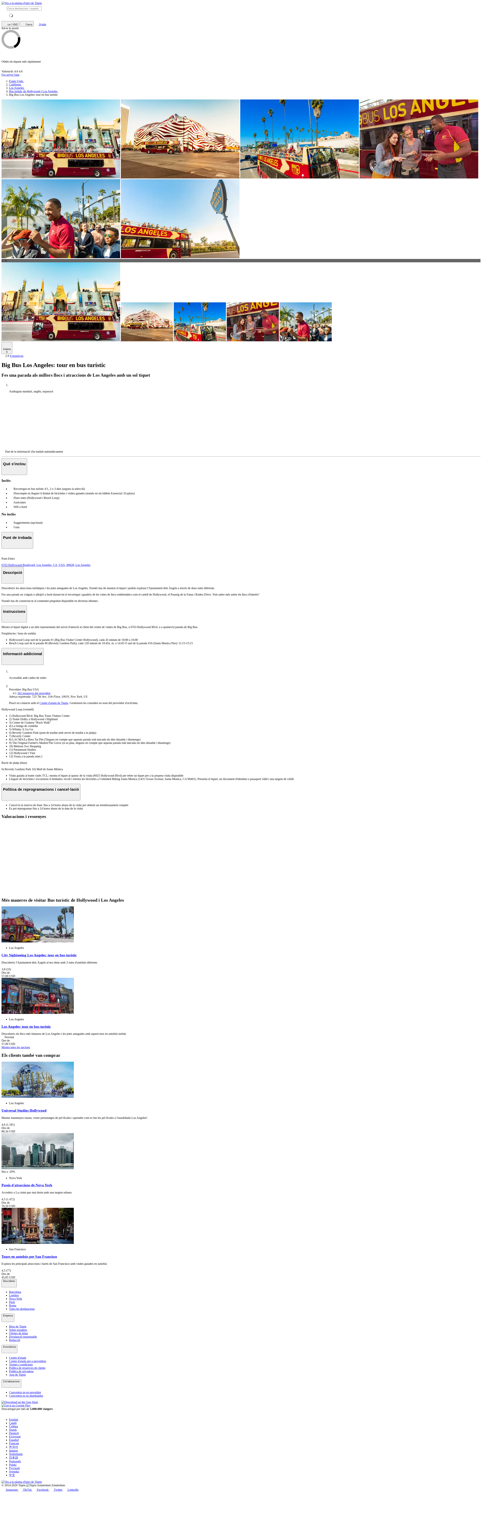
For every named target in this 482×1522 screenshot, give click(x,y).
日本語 (13, 1457)
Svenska (14, 1471)
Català (13, 1423)
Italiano (13, 1450)
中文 (12, 1475)
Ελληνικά (15, 1436)
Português (15, 1461)
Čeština (13, 1426)
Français (14, 1443)
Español (14, 1440)
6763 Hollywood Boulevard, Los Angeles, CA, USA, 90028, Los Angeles (46, 565)
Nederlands (16, 1454)
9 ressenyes (16, 355)
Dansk (13, 1429)
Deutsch (14, 1433)
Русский (14, 1468)
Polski (12, 1464)
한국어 (13, 1446)
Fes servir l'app (10, 74)
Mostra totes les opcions (16, 1047)
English (13, 1419)
